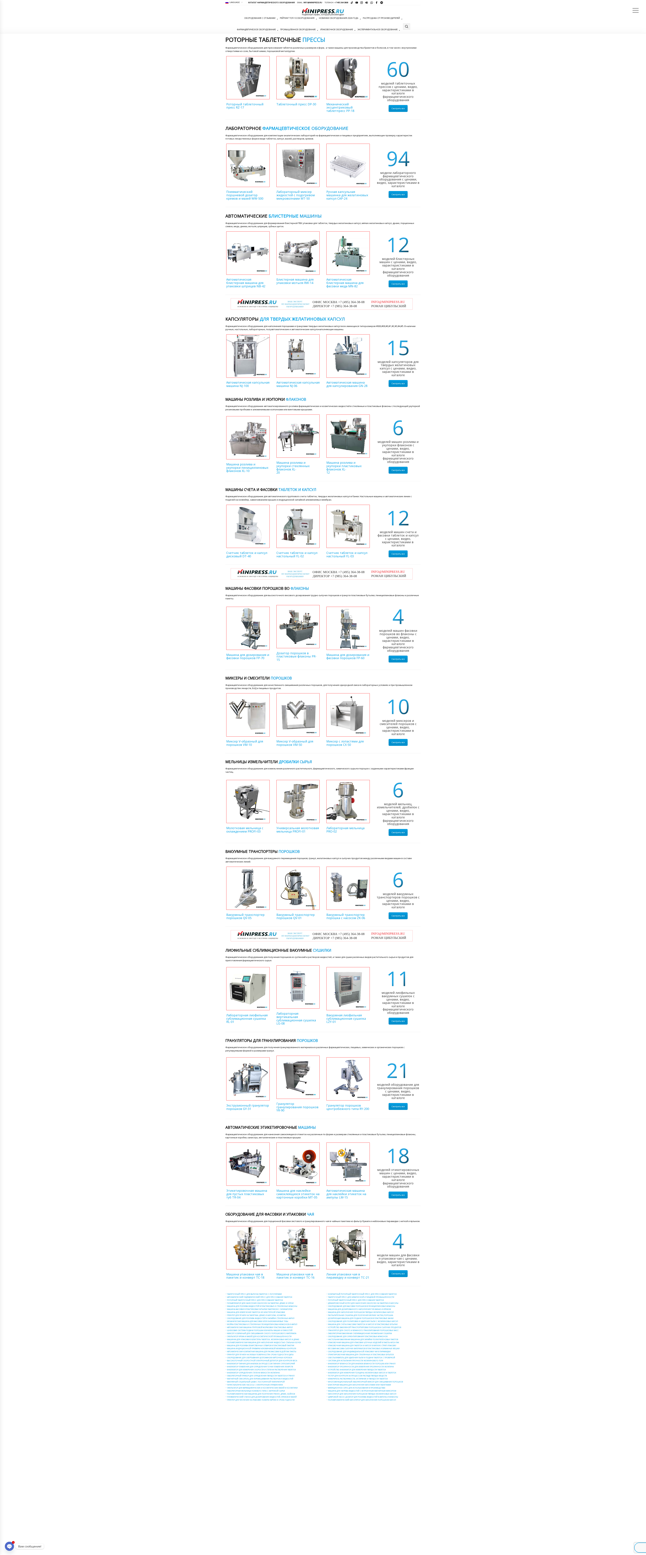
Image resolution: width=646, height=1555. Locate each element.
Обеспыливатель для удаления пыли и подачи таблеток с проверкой (361, 1357)
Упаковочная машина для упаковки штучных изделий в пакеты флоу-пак (363, 1342)
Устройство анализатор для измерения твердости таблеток (357, 1370)
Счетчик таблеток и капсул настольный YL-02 (296, 554)
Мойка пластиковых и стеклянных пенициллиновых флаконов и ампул (262, 1324)
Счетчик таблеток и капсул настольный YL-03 (346, 554)
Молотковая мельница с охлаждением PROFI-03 (244, 829)
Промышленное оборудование (298, 29)
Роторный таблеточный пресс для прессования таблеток (255, 1300)
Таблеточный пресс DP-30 (297, 107)
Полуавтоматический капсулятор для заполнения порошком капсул (362, 1400)
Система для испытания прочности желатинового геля (355, 1360)
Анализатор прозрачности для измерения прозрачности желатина (361, 1366)
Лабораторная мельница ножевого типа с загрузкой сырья (256, 1391)
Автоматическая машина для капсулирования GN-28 (346, 384)
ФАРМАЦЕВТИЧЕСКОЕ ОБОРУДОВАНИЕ (256, 29)
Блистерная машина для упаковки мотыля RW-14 (297, 282)
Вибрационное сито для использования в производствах (356, 1388)
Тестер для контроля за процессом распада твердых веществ (357, 1376)
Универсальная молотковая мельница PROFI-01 (297, 829)
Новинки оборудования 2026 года (338, 18)
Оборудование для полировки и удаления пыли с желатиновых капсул (363, 1321)
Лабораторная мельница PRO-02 (345, 829)
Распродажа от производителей (381, 18)
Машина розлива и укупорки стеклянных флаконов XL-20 (295, 467)
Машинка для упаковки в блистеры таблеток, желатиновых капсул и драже (263, 1339)
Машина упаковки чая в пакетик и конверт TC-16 (295, 1276)
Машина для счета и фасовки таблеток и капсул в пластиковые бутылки (363, 1324)
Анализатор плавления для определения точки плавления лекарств (260, 1366)
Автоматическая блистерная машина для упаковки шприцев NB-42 (245, 282)
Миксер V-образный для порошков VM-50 (294, 743)
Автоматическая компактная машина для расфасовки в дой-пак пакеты (261, 1351)
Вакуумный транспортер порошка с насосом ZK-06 (345, 916)
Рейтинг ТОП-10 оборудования (297, 18)
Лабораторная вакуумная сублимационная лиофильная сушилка (360, 1333)
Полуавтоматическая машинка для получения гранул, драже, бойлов (261, 1394)
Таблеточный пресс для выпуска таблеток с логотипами (254, 1294)
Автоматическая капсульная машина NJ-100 (248, 384)
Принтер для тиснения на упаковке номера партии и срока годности (261, 1400)
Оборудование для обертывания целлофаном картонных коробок (259, 1357)
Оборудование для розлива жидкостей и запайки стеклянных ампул (260, 1318)
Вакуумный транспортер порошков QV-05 (245, 916)
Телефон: (336, 2)
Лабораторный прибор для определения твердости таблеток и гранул (261, 1376)
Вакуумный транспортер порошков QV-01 (295, 916)
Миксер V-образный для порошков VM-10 (244, 743)
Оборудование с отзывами (259, 18)
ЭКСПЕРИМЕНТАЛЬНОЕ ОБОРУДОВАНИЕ (377, 29)
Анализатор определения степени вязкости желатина (253, 1373)
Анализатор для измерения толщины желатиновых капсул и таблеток (362, 1373)
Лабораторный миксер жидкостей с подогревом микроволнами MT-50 (295, 195)
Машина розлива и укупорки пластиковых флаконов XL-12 (344, 467)
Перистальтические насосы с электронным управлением (255, 1385)
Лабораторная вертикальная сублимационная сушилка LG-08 (296, 1018)
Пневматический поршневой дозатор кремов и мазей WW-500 (244, 195)
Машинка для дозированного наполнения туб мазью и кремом (359, 1309)
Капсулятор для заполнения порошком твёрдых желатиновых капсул (362, 1394)
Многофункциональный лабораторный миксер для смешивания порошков (365, 1382)
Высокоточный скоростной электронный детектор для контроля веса (262, 1360)
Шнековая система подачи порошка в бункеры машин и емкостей (259, 1330)
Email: (309, 2)
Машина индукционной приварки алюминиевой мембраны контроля (261, 1348)
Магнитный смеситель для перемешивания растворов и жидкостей (260, 1379)
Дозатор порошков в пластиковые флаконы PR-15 (296, 656)
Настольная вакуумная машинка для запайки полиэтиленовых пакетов (363, 1339)
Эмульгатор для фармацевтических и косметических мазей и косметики (262, 1388)
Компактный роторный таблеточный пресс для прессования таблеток (362, 1294)
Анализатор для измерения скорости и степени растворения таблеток (261, 1370)
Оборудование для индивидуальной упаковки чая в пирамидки (359, 1351)
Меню (635, 10)
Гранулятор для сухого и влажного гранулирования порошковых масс (363, 1330)
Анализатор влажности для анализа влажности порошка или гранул (362, 1363)
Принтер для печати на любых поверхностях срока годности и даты (260, 1354)
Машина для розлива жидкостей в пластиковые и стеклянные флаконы (262, 1306)
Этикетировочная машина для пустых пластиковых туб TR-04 (246, 1194)
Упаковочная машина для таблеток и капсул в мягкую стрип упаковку (362, 1345)
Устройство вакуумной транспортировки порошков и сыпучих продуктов (364, 1327)
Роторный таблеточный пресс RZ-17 (247, 107)
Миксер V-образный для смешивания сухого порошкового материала (261, 1333)
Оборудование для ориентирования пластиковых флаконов (357, 1336)
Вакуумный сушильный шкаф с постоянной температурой (256, 1382)
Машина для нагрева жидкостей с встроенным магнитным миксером (362, 1391)
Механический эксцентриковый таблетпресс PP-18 (340, 107)
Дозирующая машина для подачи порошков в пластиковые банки (360, 1318)
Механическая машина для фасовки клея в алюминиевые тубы (257, 1321)
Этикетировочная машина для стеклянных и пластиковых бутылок (361, 1354)
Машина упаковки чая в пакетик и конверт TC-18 (245, 1276)
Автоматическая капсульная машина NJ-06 (298, 384)
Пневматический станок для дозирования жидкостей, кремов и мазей (262, 1397)
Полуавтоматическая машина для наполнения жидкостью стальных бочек (264, 1342)
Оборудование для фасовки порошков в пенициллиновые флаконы (361, 1306)
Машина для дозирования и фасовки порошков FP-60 (347, 656)
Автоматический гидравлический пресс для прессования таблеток (259, 1297)
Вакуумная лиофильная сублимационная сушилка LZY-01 (346, 1018)
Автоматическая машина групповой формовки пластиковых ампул (260, 1327)
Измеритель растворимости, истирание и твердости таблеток (358, 1379)
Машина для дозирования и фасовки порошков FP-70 (247, 656)
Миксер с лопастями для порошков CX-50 (345, 743)
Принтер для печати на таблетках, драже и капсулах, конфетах (256, 1315)
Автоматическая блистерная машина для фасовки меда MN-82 (345, 282)
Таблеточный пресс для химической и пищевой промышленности (361, 1297)
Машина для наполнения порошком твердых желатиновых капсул (361, 1312)
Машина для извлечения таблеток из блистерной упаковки (256, 1312)
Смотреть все (398, 108)
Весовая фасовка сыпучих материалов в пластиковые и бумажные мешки (364, 1348)
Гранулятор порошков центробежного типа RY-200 (347, 1107)
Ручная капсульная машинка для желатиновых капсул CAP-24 (347, 195)
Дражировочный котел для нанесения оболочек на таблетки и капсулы (363, 1303)
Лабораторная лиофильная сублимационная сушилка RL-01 (247, 1018)
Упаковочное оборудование (336, 29)
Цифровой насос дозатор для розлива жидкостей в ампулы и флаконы (363, 1397)
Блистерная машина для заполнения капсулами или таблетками (359, 1385)
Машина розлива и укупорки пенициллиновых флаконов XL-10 (247, 467)
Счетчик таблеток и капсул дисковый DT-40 (246, 554)
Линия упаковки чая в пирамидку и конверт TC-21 (347, 1276)
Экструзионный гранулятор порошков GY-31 (247, 1107)
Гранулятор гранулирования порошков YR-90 (297, 1107)
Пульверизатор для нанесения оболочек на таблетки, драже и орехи (260, 1303)
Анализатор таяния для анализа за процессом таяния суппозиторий (261, 1363)
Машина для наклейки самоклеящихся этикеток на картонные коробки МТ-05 (297, 1194)
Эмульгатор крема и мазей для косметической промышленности (259, 1336)
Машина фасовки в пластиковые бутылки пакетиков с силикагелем (259, 1309)
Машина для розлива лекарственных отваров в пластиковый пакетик (260, 1345)
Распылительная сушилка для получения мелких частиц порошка (360, 1315)
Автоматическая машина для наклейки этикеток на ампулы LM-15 (346, 1194)
